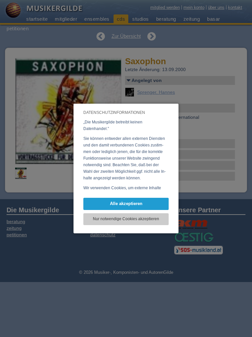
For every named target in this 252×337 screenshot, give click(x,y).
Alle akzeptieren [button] (126, 203)
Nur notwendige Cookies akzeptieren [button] (126, 219)
